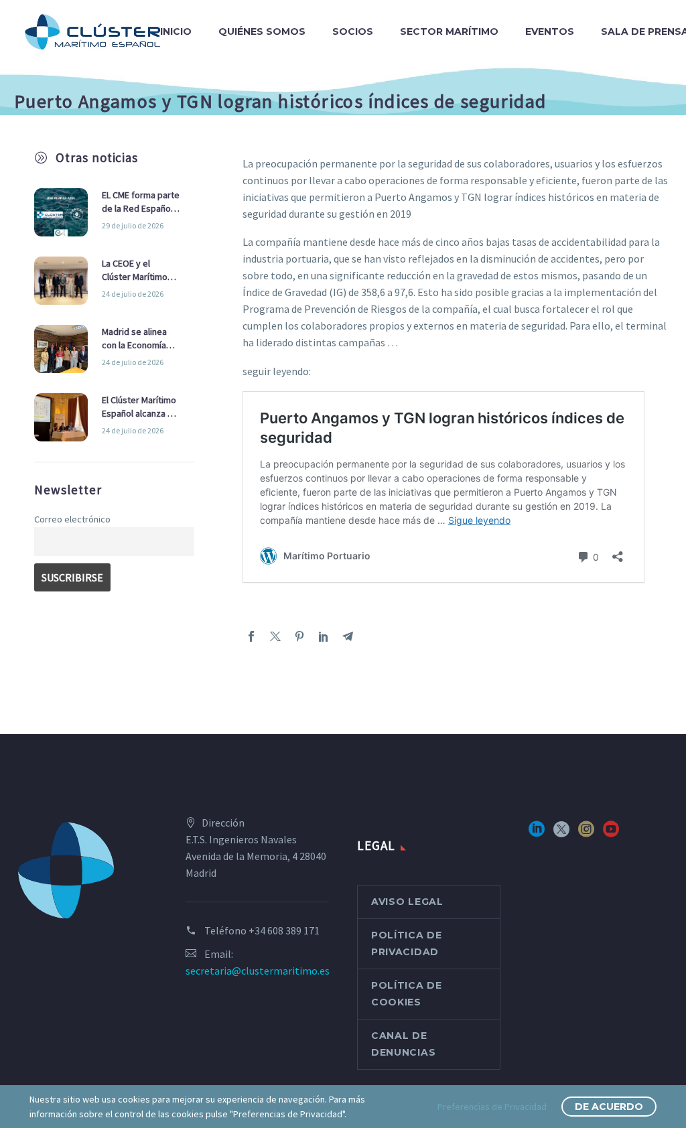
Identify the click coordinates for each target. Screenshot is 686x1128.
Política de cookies (406, 993)
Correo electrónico (72, 519)
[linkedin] (537, 833)
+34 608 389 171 (284, 930)
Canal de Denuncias (403, 1044)
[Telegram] (347, 636)
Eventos (549, 31)
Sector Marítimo (449, 31)
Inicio (176, 31)
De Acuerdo (609, 1107)
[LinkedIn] (323, 636)
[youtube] (611, 833)
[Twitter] (275, 636)
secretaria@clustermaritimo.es (258, 970)
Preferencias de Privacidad (492, 1107)
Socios (352, 31)
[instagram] (586, 833)
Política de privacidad (406, 943)
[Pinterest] (299, 636)
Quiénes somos (261, 31)
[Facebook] (251, 636)
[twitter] (561, 833)
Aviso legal (407, 902)
